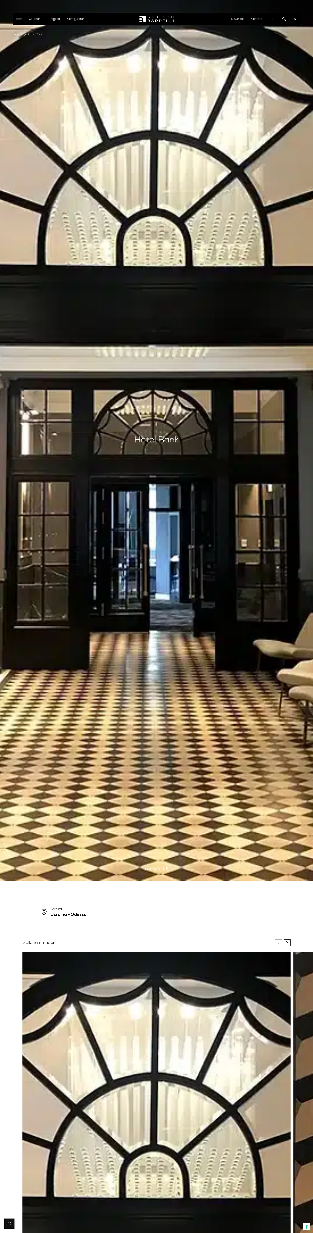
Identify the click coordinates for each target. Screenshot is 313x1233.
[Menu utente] (294, 19)
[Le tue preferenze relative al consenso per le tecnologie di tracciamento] (306, 1226)
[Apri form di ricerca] (284, 19)
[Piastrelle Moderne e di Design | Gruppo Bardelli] (156, 19)
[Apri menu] (19, 19)
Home (16, 34)
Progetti (25, 34)
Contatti (256, 19)
